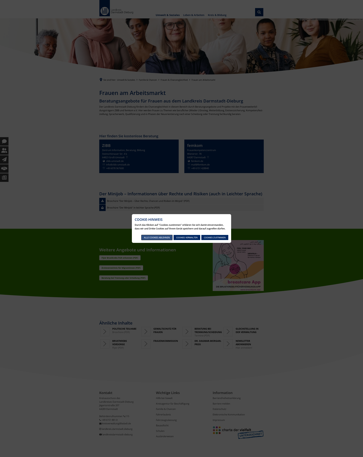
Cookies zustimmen (215, 237)
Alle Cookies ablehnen (157, 237)
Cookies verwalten (187, 237)
